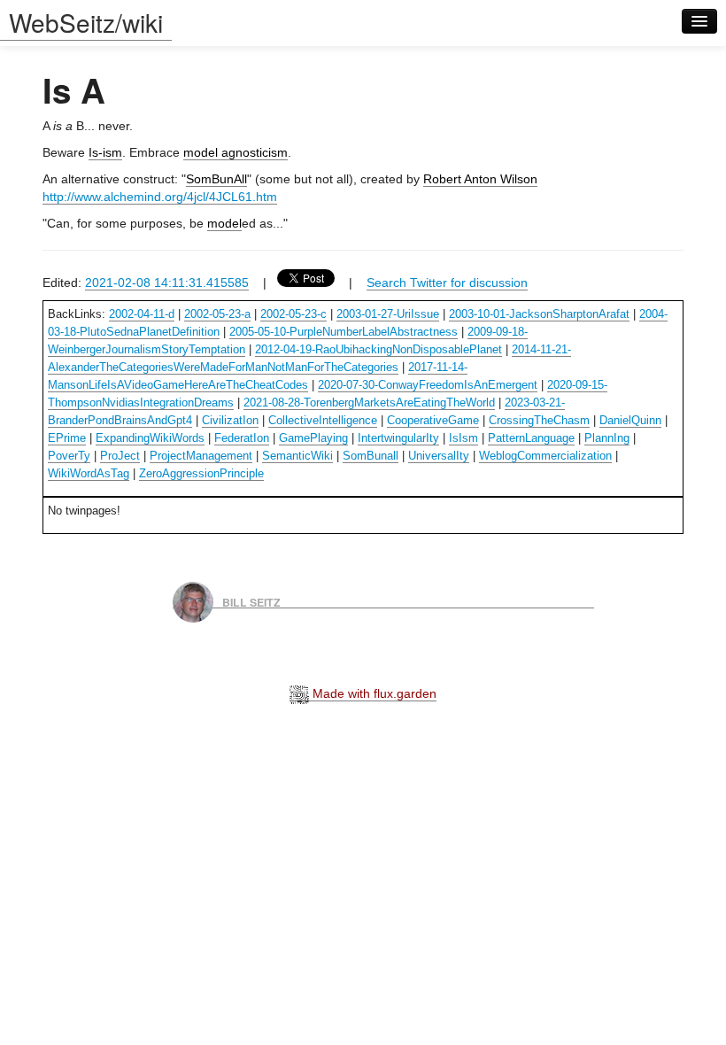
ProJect (120, 455)
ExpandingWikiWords (150, 438)
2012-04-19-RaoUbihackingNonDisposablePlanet (378, 349)
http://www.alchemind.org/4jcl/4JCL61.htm (159, 197)
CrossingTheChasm (539, 420)
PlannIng (606, 438)
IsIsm (463, 438)
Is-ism (105, 152)
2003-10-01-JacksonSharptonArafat (539, 314)
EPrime (67, 438)
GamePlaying (313, 438)
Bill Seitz (251, 601)
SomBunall (370, 455)
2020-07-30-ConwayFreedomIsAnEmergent (427, 384)
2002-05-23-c (293, 314)
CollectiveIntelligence (322, 420)
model (224, 223)
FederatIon (241, 438)
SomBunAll (216, 179)
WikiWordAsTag (88, 473)
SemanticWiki (297, 455)
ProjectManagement (201, 455)
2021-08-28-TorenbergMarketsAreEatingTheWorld (369, 402)
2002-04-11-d (141, 314)
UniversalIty (438, 455)
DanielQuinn (630, 420)
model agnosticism (235, 152)
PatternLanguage (531, 438)
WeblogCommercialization (545, 455)
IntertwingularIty (398, 438)
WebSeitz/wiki (86, 22)
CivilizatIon (230, 420)
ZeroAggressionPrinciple (201, 473)
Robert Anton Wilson (480, 179)
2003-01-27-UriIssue (387, 314)
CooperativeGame (433, 420)
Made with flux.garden (372, 693)
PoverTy (69, 455)
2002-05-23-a (217, 314)
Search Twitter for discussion (447, 282)
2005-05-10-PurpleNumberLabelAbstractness (343, 331)
